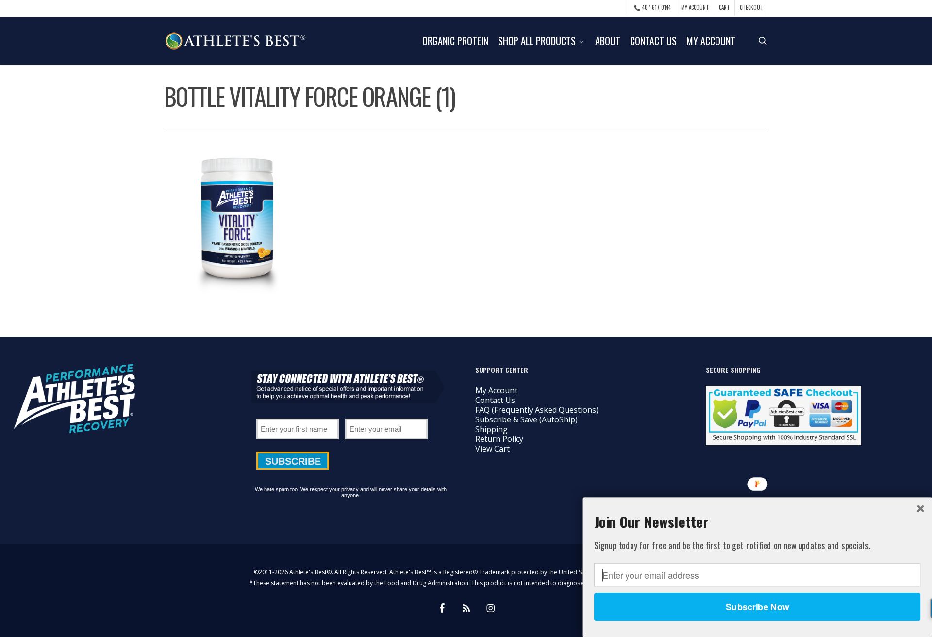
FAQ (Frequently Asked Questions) (537, 409)
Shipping (491, 429)
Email (386, 415)
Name (297, 415)
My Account (496, 390)
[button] (757, 521)
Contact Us (495, 400)
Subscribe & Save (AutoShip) (526, 419)
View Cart (492, 448)
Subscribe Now (757, 607)
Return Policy (499, 439)
